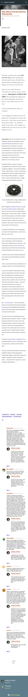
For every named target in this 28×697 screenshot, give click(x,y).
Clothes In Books (9, 2)
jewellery (12, 414)
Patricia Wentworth (7, 416)
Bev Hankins (10, 469)
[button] (2, 19)
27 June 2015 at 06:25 (18, 538)
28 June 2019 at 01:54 (15, 630)
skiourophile (10, 538)
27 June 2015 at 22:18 (15, 566)
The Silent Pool (17, 416)
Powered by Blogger (15, 695)
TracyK (8, 589)
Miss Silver (19, 414)
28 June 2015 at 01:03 (15, 589)
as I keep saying (9, 302)
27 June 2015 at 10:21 (15, 553)
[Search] (26, 2)
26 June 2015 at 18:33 (15, 449)
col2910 (9, 566)
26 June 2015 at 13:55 (18, 493)
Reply (8, 466)
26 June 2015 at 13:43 (18, 469)
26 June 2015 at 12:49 (18, 428)
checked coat (5, 414)
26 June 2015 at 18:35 (15, 519)
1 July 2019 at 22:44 (15, 642)
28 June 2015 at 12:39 (15, 606)
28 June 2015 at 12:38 (15, 574)
